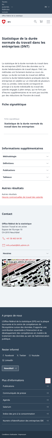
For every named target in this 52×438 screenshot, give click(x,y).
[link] (26, 125)
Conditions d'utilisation (9, 434)
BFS (9, 22)
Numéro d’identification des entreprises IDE (23, 420)
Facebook (9, 355)
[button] (48, 380)
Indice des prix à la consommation (19, 413)
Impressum (22, 434)
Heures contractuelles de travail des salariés (22, 197)
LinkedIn (9, 360)
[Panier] (41, 21)
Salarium (7, 407)
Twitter (23, 355)
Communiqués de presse (14, 393)
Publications (8, 386)
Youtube (35, 355)
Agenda (6, 400)
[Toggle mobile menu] (48, 21)
